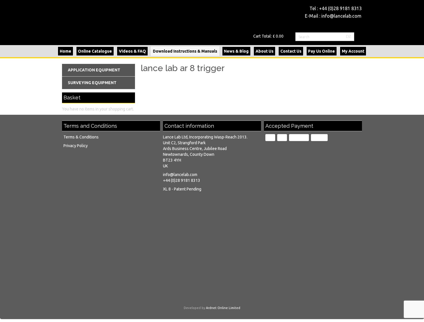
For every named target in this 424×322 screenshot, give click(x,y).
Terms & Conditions (81, 137)
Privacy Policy (75, 145)
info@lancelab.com (341, 15)
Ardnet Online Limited (223, 308)
